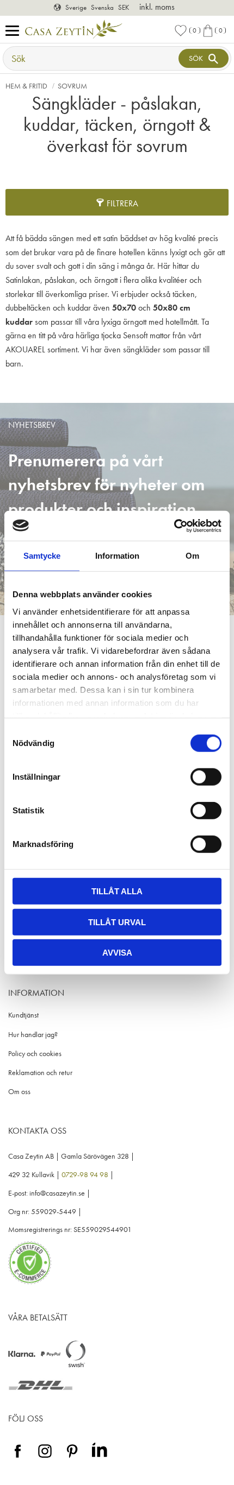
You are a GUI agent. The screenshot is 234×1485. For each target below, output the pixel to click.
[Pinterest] (72, 1458)
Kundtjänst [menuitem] (23, 1015)
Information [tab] (117, 555)
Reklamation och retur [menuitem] (40, 1072)
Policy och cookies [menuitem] (34, 1053)
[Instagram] (44, 1458)
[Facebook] (17, 1458)
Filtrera (122, 203)
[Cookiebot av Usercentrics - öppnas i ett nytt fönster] (173, 526)
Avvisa (117, 952)
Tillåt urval (117, 921)
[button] (14, 31)
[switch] (205, 777)
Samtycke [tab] (41, 555)
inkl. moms (157, 6)
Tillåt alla (117, 891)
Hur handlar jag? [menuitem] (33, 1034)
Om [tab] (192, 555)
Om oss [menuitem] (19, 1091)
